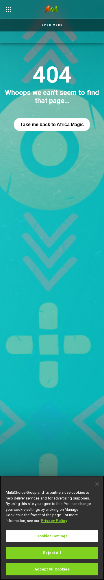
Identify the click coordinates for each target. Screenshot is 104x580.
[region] (52, 528)
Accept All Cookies (51, 569)
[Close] (97, 484)
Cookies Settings (51, 536)
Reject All (52, 553)
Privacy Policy (54, 521)
